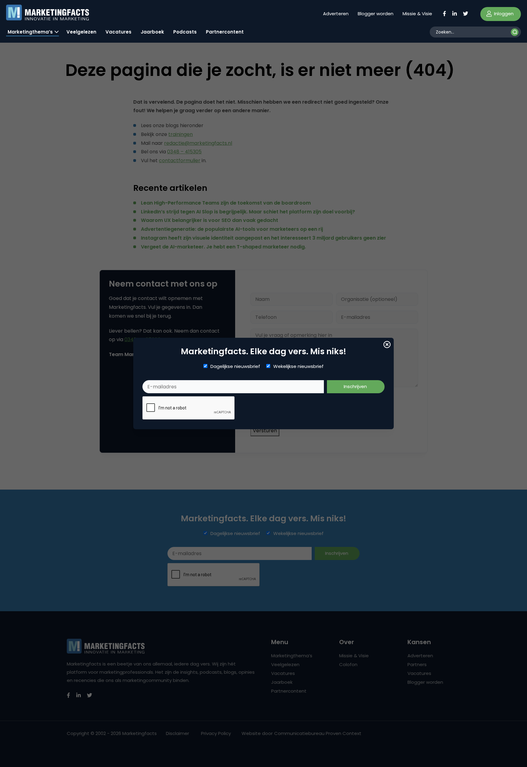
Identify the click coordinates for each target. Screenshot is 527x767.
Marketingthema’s (30, 32)
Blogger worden (375, 13)
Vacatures (118, 32)
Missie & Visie (417, 13)
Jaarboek (152, 32)
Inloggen (503, 13)
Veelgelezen (81, 32)
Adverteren (336, 13)
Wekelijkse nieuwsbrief (298, 366)
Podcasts (185, 32)
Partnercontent (225, 32)
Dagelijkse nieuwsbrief (235, 366)
